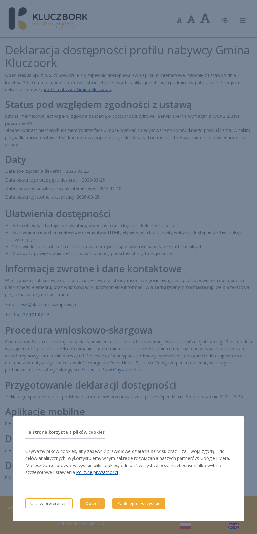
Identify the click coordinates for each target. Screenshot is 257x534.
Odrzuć (92, 503)
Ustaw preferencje (49, 503)
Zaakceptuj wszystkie (138, 503)
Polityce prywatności (97, 472)
